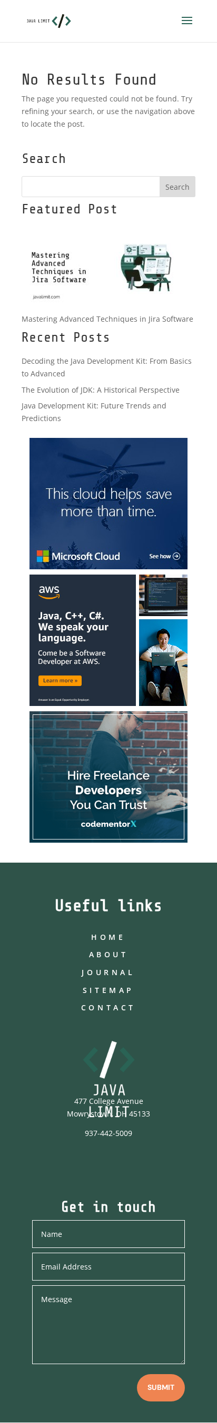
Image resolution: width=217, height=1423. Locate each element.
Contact (108, 1007)
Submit (160, 1387)
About (109, 954)
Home (108, 937)
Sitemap (108, 990)
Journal (108, 972)
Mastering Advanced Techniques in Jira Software (107, 319)
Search (177, 187)
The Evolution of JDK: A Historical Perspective (101, 390)
